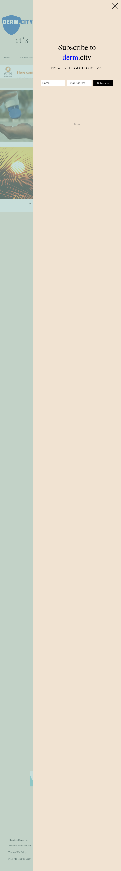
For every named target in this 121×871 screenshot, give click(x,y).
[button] (115, 6)
